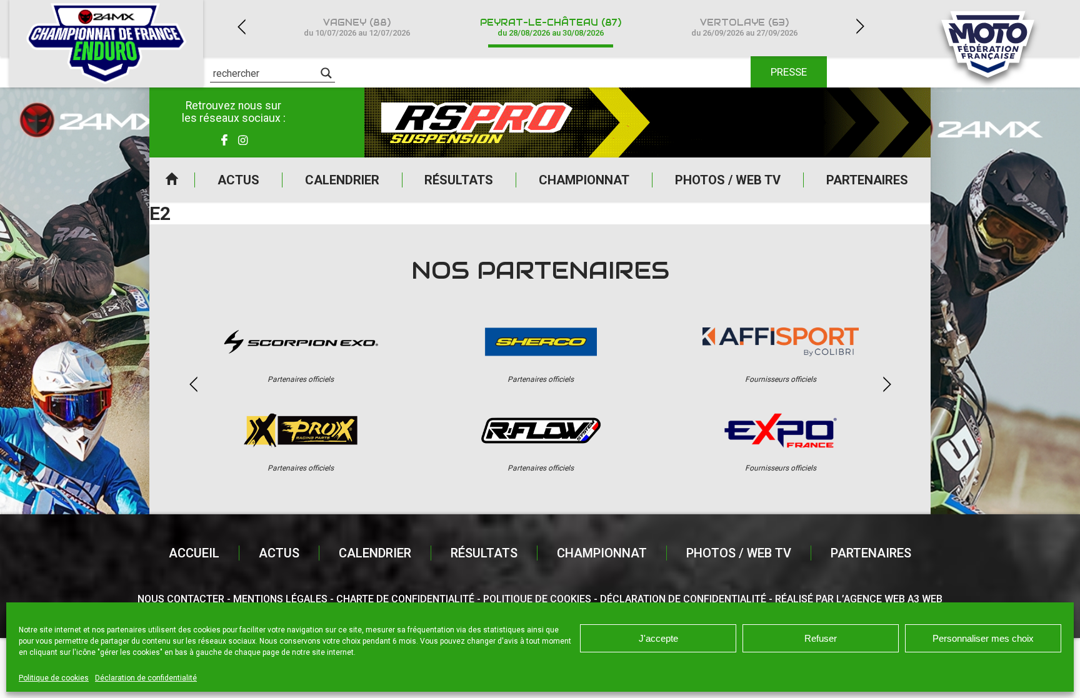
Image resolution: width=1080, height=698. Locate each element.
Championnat (584, 179)
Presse (789, 72)
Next (860, 26)
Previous (241, 26)
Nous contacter (181, 599)
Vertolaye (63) (744, 27)
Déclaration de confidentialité (146, 678)
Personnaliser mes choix (983, 638)
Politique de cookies (54, 678)
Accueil (171, 179)
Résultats (458, 179)
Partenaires (867, 179)
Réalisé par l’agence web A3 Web (858, 599)
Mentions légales (280, 599)
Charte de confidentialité (405, 599)
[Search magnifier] (326, 73)
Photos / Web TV (728, 179)
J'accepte (658, 638)
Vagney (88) (357, 27)
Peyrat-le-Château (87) (550, 27)
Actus (238, 179)
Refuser (820, 638)
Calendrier (342, 179)
